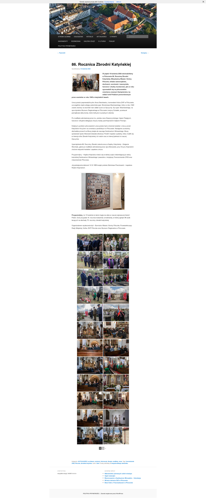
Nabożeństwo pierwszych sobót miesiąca (118, 473)
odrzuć (118, 2)
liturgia (110, 461)
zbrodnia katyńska (86, 463)
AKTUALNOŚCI (102, 37)
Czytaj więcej (109, 2)
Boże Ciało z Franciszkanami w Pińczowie (119, 483)
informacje (104, 461)
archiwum (91, 461)
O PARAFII (113, 37)
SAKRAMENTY (63, 41)
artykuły (97, 461)
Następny (144, 53)
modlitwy (115, 461)
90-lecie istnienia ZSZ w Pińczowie (116, 480)
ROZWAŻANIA (75, 41)
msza (120, 461)
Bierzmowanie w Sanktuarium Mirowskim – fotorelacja (123, 478)
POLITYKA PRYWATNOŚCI (67, 46)
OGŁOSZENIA (78, 37)
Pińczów (77, 463)
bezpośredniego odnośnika (119, 463)
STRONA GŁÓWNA (64, 37)
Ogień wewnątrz (110, 476)
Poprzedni (61, 53)
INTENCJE (89, 37)
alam (97, 463)
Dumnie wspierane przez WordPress (112, 493)
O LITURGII (102, 41)
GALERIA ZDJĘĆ (89, 41)
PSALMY (112, 41)
